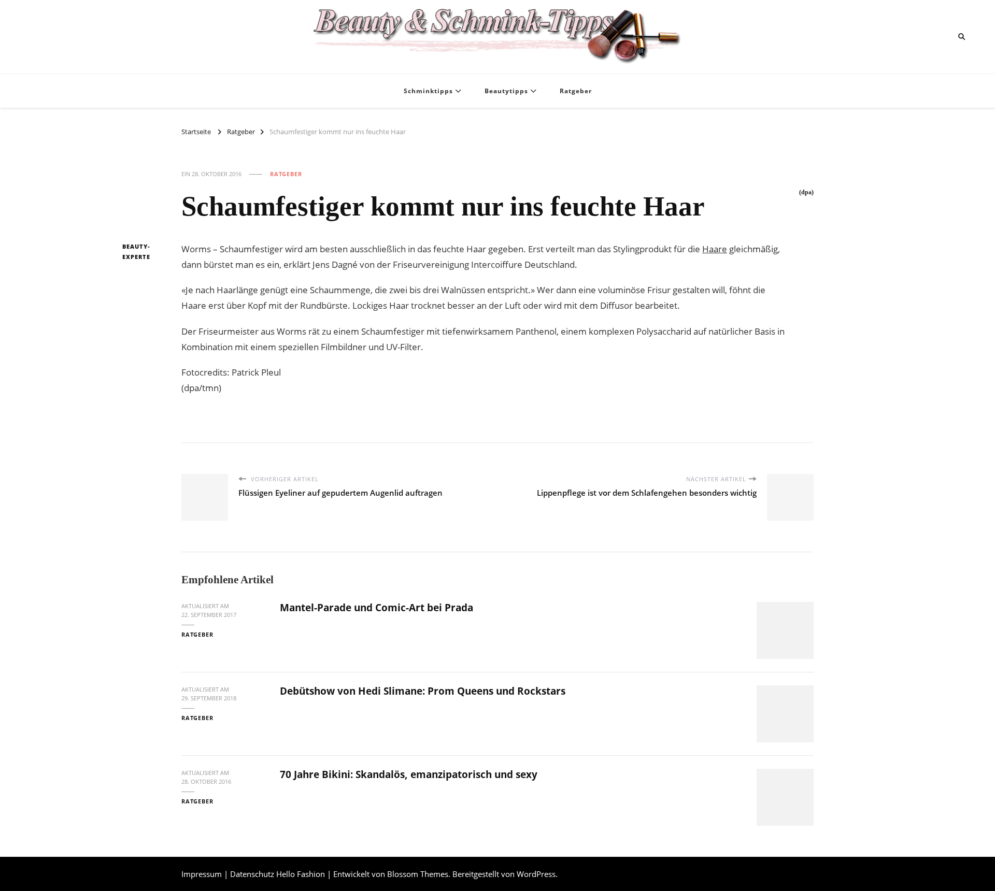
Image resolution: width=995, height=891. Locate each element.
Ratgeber (576, 91)
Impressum (201, 874)
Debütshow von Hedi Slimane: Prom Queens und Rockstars (422, 691)
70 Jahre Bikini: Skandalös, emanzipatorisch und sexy (408, 774)
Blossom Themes (417, 874)
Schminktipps (428, 91)
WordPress (536, 874)
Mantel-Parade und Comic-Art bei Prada (376, 607)
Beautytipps (506, 91)
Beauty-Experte (136, 251)
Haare (714, 249)
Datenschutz (252, 874)
